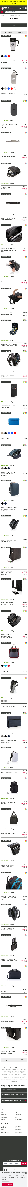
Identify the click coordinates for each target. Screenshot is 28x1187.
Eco (7, 15)
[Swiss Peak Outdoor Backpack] (14, 360)
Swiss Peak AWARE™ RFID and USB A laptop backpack (8, 572)
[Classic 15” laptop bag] (14, 687)
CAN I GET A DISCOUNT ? (14, 1090)
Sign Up (24, 1163)
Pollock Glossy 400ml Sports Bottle (8, 94)
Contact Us (4, 1128)
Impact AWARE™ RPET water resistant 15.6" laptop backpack (9, 474)
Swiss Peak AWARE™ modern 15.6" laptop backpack (7, 604)
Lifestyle (3, 1119)
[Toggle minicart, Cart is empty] (26, 8)
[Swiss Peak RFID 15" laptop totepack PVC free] (14, 297)
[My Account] (20, 8)
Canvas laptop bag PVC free (8, 157)
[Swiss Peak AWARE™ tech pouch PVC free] (14, 524)
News (2, 1129)
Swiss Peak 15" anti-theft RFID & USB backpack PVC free (8, 250)
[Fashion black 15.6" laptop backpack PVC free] (14, 913)
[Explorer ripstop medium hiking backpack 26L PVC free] (14, 881)
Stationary (4, 1117)
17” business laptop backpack (7, 188)
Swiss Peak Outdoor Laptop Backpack (7, 866)
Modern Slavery (19, 1131)
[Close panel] (26, 1173)
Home (2, 15)
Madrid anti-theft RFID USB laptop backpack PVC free (9, 345)
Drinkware (4, 1114)
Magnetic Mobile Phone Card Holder (8, 406)
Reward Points (15, 1141)
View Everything (19, 1119)
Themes (16, 1112)
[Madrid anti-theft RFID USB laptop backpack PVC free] (14, 329)
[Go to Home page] (7, 8)
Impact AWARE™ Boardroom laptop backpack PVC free (7, 636)
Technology (18, 1114)
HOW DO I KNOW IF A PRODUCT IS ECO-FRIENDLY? (14, 1095)
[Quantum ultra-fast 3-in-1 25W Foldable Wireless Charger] (14, 109)
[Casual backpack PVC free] (14, 756)
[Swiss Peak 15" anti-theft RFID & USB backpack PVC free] (14, 234)
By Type (12, 15)
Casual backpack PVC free (9, 772)
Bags (2, 1112)
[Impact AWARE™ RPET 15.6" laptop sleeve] (14, 722)
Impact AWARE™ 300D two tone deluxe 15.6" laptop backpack (9, 509)
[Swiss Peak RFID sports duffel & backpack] (14, 203)
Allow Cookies (7, 1184)
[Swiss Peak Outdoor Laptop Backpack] (14, 849)
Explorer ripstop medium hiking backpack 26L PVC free (8, 897)
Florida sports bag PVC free (8, 834)
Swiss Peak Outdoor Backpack (7, 375)
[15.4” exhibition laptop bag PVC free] (14, 975)
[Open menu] (2, 12)
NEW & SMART (5, 438)
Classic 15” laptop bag (8, 706)
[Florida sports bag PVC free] (14, 818)
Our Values (18, 1126)
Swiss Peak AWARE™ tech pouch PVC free (8, 540)
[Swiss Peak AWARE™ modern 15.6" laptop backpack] (14, 588)
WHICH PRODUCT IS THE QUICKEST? (14, 1100)
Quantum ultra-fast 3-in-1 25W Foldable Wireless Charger (9, 126)
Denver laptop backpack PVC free (8, 803)
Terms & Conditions (6, 1131)
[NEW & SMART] (14, 421)
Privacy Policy (18, 1132)
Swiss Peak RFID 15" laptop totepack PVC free (9, 313)
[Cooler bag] (14, 651)
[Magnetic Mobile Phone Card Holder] (14, 391)
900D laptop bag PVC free (9, 282)
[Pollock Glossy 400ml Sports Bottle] (14, 77)
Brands (17, 1117)
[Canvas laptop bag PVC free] (14, 141)
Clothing (17, 1116)
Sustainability (4, 1132)
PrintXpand (13, 1145)
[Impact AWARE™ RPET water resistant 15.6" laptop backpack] (14, 454)
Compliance (18, 1129)
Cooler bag (4, 671)
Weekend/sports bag (7, 1021)
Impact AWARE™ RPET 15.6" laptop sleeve (8, 741)
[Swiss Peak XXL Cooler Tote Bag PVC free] (14, 1036)
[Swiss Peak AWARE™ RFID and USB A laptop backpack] (14, 556)
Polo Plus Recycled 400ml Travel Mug (9, 61)
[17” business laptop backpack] (14, 172)
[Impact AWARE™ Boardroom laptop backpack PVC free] (14, 620)
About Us (3, 1126)
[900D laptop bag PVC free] (14, 265)
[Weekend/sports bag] (14, 1005)
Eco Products (5, 1116)
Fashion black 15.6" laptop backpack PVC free (9, 929)
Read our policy (6, 1181)
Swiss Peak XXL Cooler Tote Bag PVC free (8, 1052)
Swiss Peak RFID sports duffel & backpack (8, 218)
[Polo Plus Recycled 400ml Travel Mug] (14, 44)
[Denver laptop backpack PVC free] (14, 787)
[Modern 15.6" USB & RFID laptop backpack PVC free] (14, 944)
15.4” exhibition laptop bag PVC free (9, 990)
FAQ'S (16, 1128)
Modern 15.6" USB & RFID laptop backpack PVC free (9, 960)
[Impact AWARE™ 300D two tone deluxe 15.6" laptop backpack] (14, 489)
